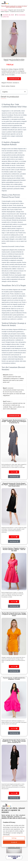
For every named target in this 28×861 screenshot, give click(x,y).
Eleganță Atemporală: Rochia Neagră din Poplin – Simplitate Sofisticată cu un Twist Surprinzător (14, 485)
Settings (14, 838)
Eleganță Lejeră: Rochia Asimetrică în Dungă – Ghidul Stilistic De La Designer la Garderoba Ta (14, 421)
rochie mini (5, 16)
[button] (25, 91)
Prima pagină (4, 10)
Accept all (14, 842)
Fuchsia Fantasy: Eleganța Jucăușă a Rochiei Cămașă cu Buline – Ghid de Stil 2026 (14, 549)
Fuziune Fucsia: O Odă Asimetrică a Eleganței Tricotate (14, 678)
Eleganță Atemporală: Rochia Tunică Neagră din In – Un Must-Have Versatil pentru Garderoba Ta (14, 741)
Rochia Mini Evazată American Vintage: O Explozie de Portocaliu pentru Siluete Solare (14, 614)
